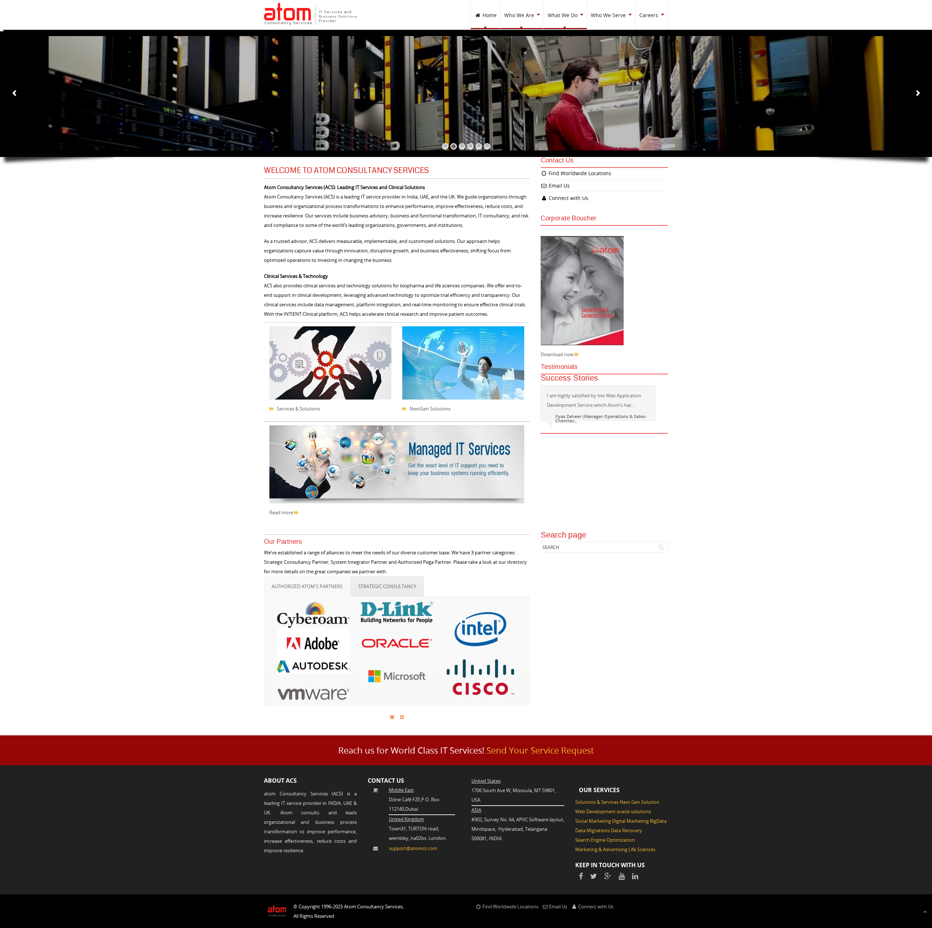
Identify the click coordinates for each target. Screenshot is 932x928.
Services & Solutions (298, 408)
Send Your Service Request (540, 750)
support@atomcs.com (413, 848)
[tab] (307, 586)
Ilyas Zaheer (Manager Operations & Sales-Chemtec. (601, 418)
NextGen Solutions (429, 408)
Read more (281, 512)
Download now (557, 354)
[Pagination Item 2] (402, 717)
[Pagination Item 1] (392, 717)
